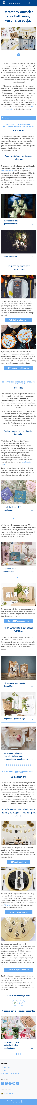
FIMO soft (7, 905)
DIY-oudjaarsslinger (18, 862)
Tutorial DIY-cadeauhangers (18, 621)
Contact (3, 1070)
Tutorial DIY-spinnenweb (18, 320)
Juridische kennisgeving (13, 1101)
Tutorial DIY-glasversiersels (18, 970)
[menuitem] (18, 1067)
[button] (29, 3)
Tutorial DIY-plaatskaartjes (18, 912)
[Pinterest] (6, 1083)
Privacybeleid (26, 1101)
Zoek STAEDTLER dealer (10, 1073)
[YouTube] (13, 1083)
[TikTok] (17, 1083)
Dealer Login (5, 1067)
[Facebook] (10, 1083)
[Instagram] (2, 1083)
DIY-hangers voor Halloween (18, 368)
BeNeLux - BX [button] (9, 1093)
